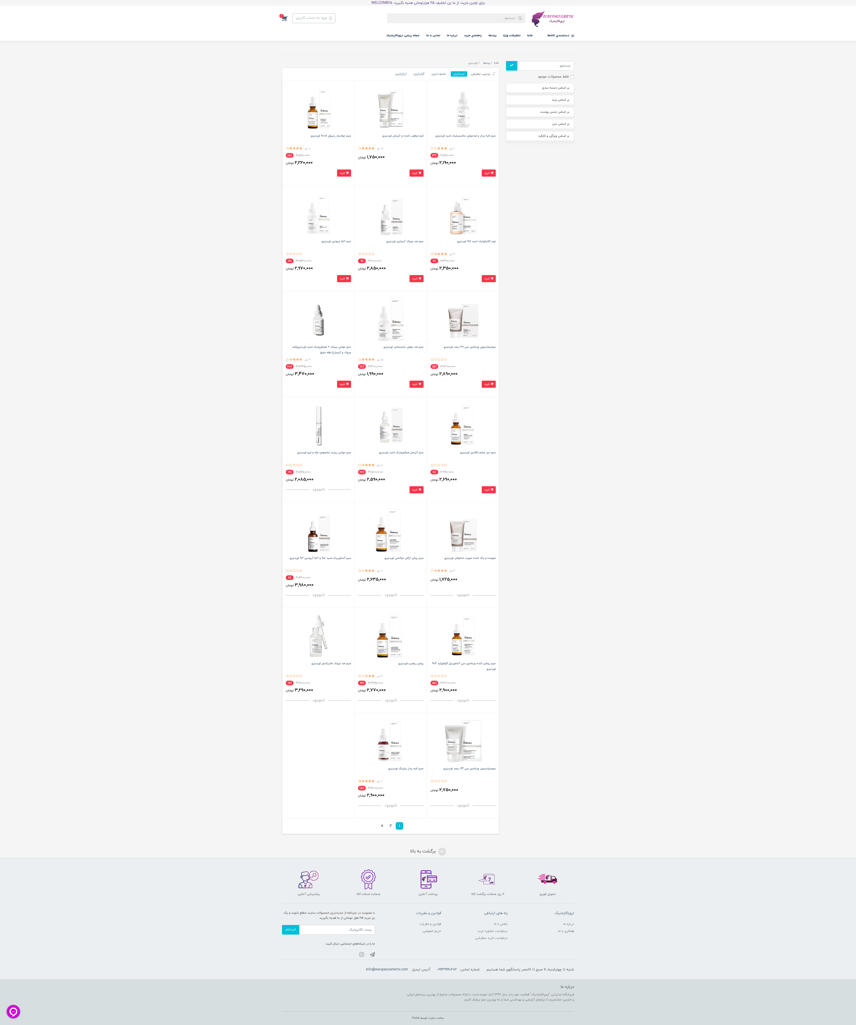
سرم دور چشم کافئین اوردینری (478, 452)
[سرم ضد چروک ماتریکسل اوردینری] (318, 635)
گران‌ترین (419, 74)
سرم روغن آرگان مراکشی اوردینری (404, 558)
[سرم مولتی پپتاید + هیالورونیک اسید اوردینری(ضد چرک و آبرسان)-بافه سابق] (318, 319)
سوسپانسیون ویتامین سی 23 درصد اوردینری (469, 768)
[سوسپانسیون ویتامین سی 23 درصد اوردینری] (463, 741)
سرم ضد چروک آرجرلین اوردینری (405, 241)
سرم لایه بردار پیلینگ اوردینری (406, 768)
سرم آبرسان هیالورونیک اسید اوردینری (401, 452)
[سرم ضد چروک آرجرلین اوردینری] (390, 213)
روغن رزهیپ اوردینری (411, 663)
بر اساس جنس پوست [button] (554, 112)
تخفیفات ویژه (511, 36)
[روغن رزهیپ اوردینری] (390, 635)
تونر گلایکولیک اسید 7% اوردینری (476, 241)
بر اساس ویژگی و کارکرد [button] (553, 136)
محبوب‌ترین (439, 74)
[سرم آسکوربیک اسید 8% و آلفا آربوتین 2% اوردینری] (318, 530)
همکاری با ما (566, 931)
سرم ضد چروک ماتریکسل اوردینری (331, 663)
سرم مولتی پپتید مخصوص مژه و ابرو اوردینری (324, 452)
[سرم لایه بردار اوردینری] (390, 741)
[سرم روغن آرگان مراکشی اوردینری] (390, 530)
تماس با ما (433, 36)
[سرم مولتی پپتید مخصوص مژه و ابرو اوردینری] (318, 425)
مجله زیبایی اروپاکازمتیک (403, 36)
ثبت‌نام (291, 929)
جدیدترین (459, 74)
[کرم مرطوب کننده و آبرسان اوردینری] (390, 108)
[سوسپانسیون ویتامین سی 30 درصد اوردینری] (463, 319)
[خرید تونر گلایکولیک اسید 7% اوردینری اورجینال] (463, 213)
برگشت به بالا (423, 851)
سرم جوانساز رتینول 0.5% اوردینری (331, 136)
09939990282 (447, 969)
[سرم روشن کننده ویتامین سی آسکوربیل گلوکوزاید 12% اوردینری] (463, 635)
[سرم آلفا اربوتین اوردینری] (318, 213)
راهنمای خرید (473, 36)
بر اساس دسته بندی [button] (555, 88)
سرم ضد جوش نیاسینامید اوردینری (403, 347)
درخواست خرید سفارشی (491, 938)
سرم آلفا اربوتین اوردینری (336, 241)
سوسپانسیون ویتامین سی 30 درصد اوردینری (470, 347)
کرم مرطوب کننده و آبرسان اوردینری (403, 136)
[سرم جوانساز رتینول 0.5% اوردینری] (318, 108)
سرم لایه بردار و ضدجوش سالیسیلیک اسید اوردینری (465, 136)
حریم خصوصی (432, 931)
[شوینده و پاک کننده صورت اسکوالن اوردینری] (463, 530)
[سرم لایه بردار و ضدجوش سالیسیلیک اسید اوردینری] (463, 108)
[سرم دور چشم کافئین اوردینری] (463, 425)
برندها (492, 36)
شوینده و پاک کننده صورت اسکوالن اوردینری (470, 558)
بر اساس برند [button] (560, 100)
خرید (487, 173)
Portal (415, 1018)
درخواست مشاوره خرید (492, 931)
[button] (287, 18)
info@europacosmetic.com (387, 969)
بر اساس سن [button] (560, 124)
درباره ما (452, 36)
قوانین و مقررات (430, 924)
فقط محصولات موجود (553, 76)
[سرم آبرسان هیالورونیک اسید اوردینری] (390, 425)
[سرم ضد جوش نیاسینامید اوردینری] (390, 319)
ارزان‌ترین (400, 74)
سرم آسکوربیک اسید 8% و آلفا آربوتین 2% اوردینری (320, 558)
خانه (530, 36)
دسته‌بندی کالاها (558, 36)
